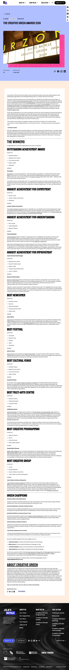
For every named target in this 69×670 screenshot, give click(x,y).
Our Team (23, 613)
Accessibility (41, 666)
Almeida (34, 383)
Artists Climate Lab (57, 212)
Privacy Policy (34, 666)
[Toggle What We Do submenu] (37, 2)
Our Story (23, 619)
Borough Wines (49, 552)
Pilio (41, 552)
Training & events (58, 613)
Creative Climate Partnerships (58, 629)
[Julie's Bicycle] (5, 2)
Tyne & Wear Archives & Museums (16, 483)
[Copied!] (55, 71)
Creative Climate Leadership (35, 516)
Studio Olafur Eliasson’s (13, 451)
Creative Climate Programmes (42, 614)
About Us (21, 3)
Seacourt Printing (35, 552)
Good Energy (31, 553)
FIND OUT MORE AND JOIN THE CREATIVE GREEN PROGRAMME (23, 585)
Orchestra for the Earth (13, 105)
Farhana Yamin (31, 102)
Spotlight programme (29, 323)
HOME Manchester (12, 412)
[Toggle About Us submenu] (25, 2)
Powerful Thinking (35, 177)
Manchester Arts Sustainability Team (44, 412)
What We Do (32, 3)
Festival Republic (11, 237)
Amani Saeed (45, 104)
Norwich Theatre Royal (13, 280)
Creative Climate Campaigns (58, 634)
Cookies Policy (26, 666)
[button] (52, 2)
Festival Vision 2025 (29, 354)
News (21, 628)
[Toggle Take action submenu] (49, 2)
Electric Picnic (11, 354)
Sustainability (49, 666)
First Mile (27, 552)
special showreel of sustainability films (33, 105)
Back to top (60, 640)
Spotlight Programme (52, 490)
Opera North (10, 320)
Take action (44, 3)
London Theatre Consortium (16, 209)
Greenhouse (59, 666)
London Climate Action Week (24, 101)
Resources (55, 616)
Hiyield (64, 666)
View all (7, 14)
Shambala (9, 174)
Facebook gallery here (13, 110)
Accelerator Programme (35, 212)
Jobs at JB (23, 625)
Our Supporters (25, 616)
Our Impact (23, 622)
